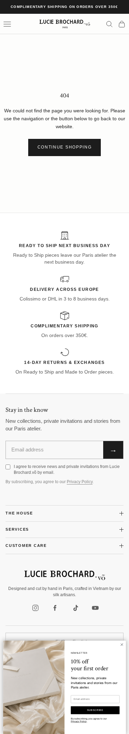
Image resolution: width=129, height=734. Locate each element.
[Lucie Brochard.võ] (64, 575)
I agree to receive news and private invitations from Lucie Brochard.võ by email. (67, 469)
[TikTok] (75, 608)
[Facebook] (55, 608)
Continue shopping (64, 147)
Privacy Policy (80, 481)
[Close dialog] (122, 644)
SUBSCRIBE (95, 710)
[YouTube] (95, 608)
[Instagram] (35, 608)
